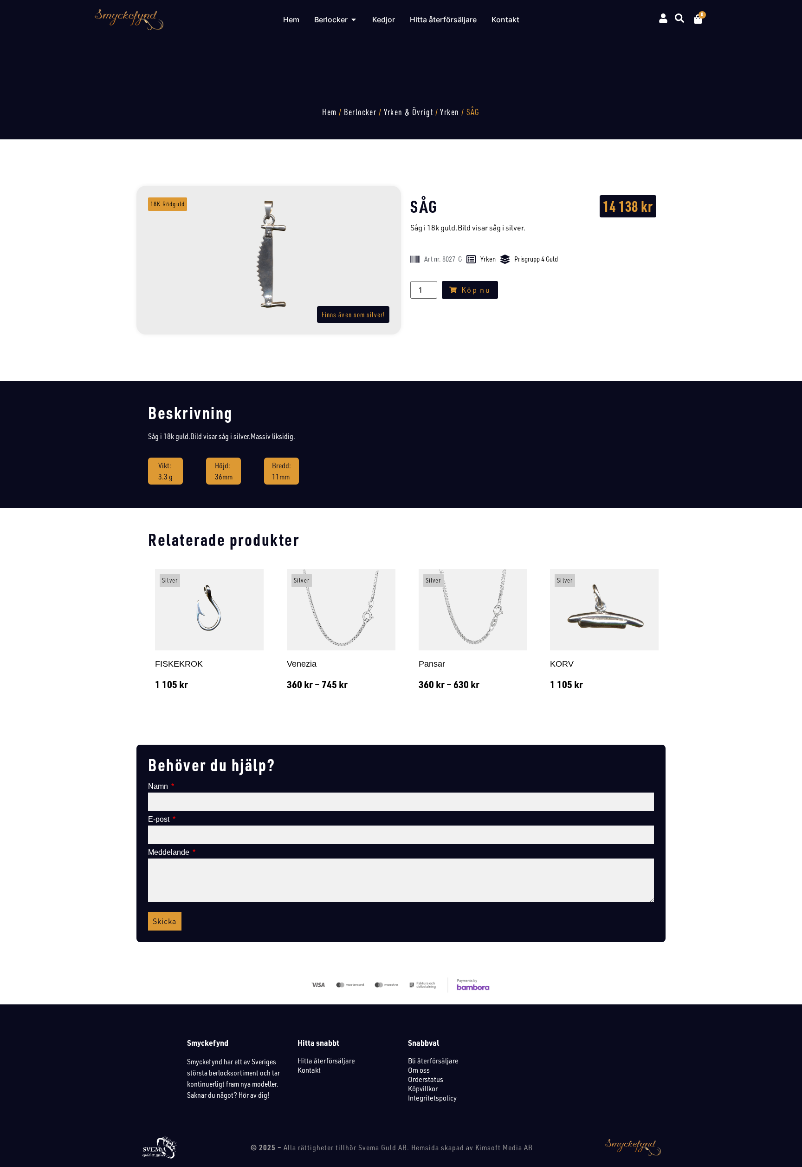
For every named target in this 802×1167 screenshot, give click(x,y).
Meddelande (169, 852)
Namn (159, 786)
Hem (329, 112)
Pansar (432, 664)
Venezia (302, 664)
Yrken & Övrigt (408, 112)
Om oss (419, 1070)
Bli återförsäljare (433, 1060)
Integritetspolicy (432, 1098)
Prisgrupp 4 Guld (536, 259)
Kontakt (309, 1070)
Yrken (449, 112)
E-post (159, 819)
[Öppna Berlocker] (353, 19)
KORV (562, 664)
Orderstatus (425, 1079)
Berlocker (360, 112)
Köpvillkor (423, 1088)
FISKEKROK (179, 664)
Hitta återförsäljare (326, 1060)
